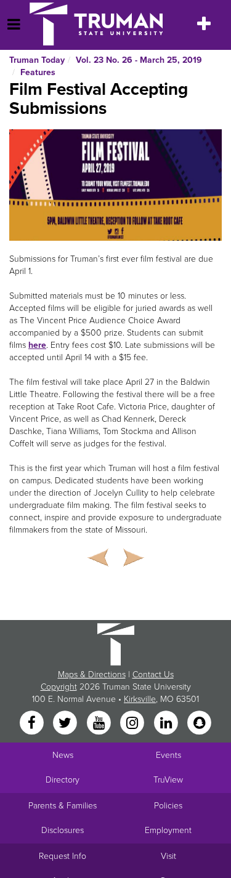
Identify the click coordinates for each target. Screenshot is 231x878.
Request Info (62, 856)
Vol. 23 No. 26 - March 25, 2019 (139, 60)
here (37, 345)
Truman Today (37, 60)
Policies (168, 805)
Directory (62, 780)
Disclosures (62, 830)
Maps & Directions (92, 674)
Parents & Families (62, 805)
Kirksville (140, 699)
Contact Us (153, 674)
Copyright (59, 687)
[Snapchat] (199, 723)
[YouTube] (99, 723)
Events (168, 755)
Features (37, 72)
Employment (168, 830)
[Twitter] (66, 723)
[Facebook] (32, 723)
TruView (168, 780)
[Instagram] (133, 723)
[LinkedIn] (167, 723)
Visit (168, 856)
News (62, 755)
